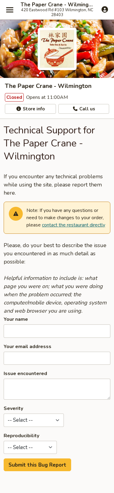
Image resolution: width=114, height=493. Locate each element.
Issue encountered (25, 373)
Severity (13, 408)
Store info (33, 109)
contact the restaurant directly (73, 225)
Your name (16, 319)
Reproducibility (21, 435)
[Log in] (105, 9)
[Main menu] (9, 9)
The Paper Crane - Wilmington (57, 5)
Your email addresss (27, 346)
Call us (86, 109)
